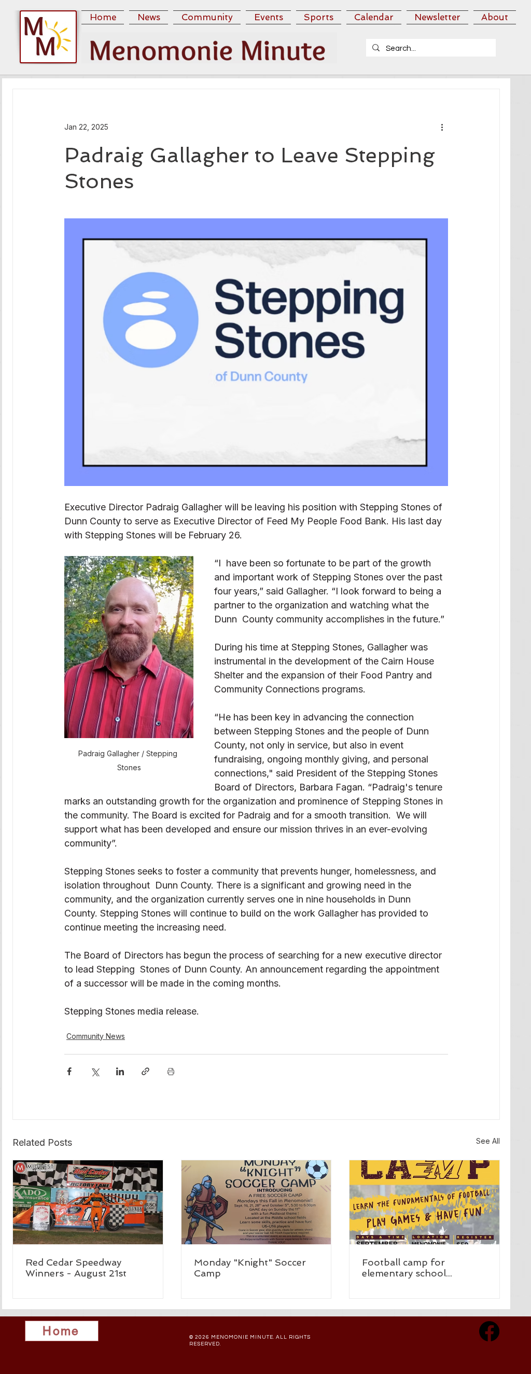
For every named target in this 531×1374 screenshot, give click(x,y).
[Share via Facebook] (69, 1071)
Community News (95, 1036)
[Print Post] (171, 1071)
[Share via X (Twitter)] (95, 1071)
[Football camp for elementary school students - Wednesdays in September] (424, 1202)
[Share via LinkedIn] (120, 1071)
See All (488, 1140)
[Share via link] (145, 1071)
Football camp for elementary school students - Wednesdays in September (421, 1268)
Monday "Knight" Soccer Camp (250, 1268)
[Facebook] (489, 1331)
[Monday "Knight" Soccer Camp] (256, 1202)
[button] (149, 17)
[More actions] (442, 126)
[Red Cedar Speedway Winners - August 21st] (88, 1202)
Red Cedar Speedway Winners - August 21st (76, 1268)
